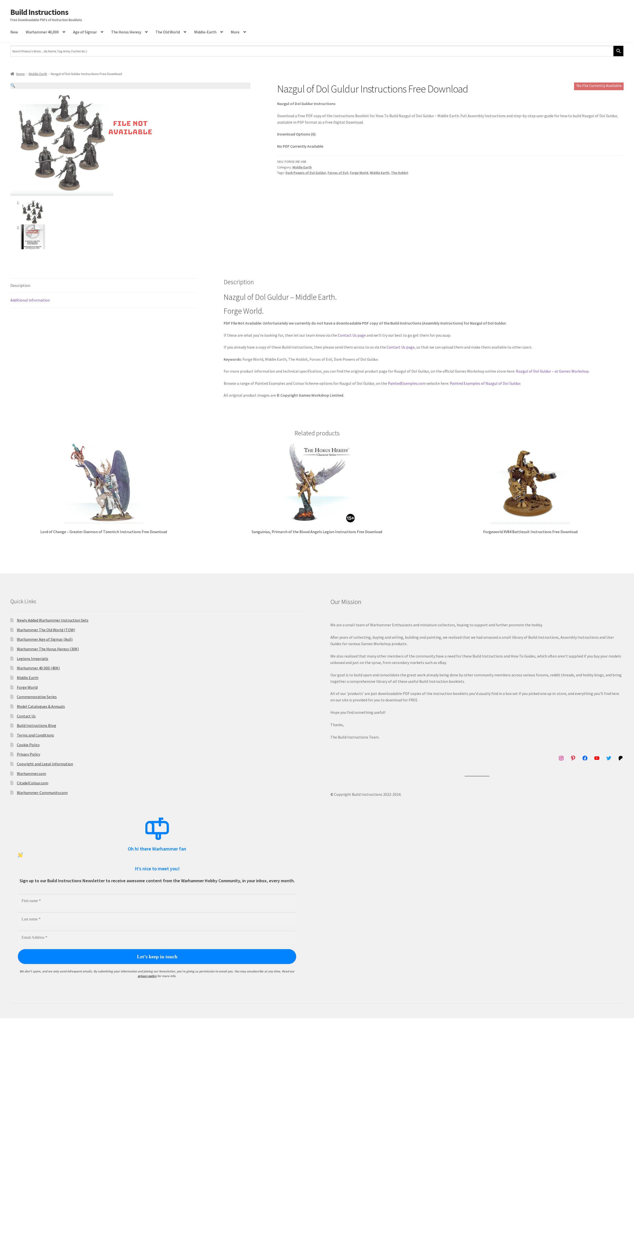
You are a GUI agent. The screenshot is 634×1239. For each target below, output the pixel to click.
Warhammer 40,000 (42, 31)
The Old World (168, 31)
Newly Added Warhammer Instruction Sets (52, 620)
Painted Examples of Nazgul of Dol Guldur (485, 383)
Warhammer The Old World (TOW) (46, 629)
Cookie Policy (28, 744)
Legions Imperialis (32, 658)
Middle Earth (38, 74)
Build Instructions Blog (36, 725)
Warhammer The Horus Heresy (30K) (48, 648)
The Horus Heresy (126, 31)
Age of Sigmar (85, 31)
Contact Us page (352, 335)
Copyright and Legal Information (45, 763)
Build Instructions (39, 12)
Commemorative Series (37, 696)
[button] (130, 86)
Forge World (359, 172)
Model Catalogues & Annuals (41, 706)
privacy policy (147, 976)
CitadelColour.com (32, 782)
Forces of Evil (338, 172)
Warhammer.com (31, 773)
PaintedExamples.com (407, 383)
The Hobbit (399, 172)
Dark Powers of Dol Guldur (306, 172)
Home (20, 74)
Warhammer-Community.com (42, 792)
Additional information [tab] (30, 300)
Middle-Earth (205, 31)
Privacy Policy (28, 754)
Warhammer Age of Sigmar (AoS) (45, 639)
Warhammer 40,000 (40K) (38, 667)
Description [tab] (20, 285)
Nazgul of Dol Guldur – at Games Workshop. (552, 371)
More (235, 31)
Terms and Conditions (35, 735)
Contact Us (26, 716)
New (14, 31)
